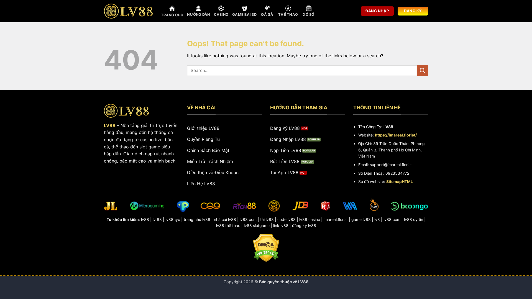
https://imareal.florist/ (396, 135)
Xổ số (308, 14)
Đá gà (267, 14)
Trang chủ (172, 15)
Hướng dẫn (198, 14)
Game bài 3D (244, 14)
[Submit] (422, 70)
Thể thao (288, 14)
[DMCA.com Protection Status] (266, 247)
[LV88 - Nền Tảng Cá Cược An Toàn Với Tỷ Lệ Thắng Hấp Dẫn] (128, 11)
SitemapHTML (399, 181)
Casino (221, 14)
